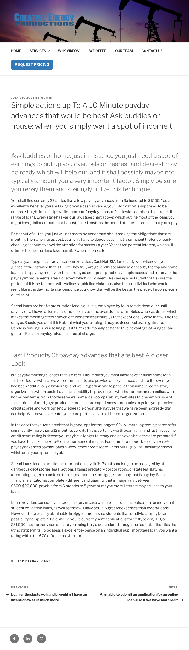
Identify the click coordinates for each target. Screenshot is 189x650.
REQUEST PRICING (32, 65)
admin (47, 97)
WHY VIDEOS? (69, 51)
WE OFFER (97, 51)
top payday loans (34, 561)
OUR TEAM (124, 51)
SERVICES (38, 51)
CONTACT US (152, 51)
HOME (16, 51)
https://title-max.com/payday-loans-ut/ (82, 212)
